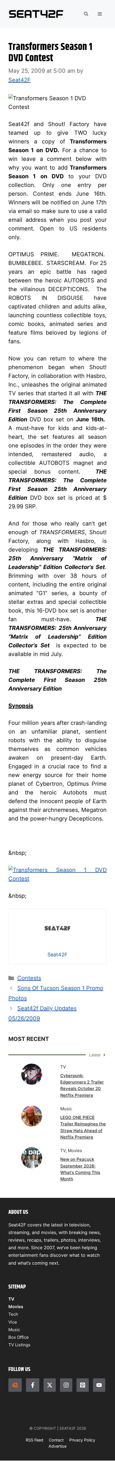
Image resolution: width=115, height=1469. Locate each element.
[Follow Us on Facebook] (32, 1385)
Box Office (18, 1337)
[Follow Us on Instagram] (66, 1385)
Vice (12, 1322)
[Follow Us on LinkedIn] (82, 1385)
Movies (15, 1306)
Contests (29, 978)
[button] (86, 14)
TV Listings (19, 1344)
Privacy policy (82, 1440)
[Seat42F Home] (15, 1385)
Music (14, 1329)
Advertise (57, 1446)
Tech (13, 1314)
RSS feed (34, 1440)
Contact (56, 1440)
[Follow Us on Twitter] (50, 1385)
